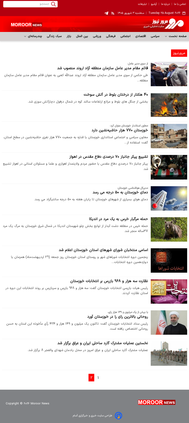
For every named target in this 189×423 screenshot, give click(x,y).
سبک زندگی (54, 36)
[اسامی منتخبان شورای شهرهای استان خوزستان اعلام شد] (169, 260)
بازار (69, 36)
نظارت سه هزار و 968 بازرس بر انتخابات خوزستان (109, 281)
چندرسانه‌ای (34, 36)
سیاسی (155, 36)
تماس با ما (180, 4)
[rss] (113, 13)
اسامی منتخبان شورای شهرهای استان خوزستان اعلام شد (103, 250)
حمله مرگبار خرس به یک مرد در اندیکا (118, 219)
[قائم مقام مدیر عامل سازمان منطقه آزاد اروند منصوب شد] (169, 74)
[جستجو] (53, 4)
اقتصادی (140, 36)
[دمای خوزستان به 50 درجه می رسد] (169, 198)
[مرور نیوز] (94, 24)
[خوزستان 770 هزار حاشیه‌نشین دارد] (169, 136)
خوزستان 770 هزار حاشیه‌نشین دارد (120, 130)
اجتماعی (125, 36)
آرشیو (154, 4)
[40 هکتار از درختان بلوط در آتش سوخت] (169, 105)
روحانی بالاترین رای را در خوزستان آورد (117, 317)
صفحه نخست (177, 36)
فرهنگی (111, 36)
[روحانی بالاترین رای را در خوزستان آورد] (169, 322)
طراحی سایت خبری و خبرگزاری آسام (92, 415)
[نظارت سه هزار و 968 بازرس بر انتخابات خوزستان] (169, 291)
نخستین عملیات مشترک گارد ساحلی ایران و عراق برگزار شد (102, 343)
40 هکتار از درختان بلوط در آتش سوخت (116, 94)
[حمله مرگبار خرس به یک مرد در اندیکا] (169, 229)
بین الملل (82, 36)
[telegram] (106, 13)
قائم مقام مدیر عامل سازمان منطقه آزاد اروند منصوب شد (102, 68)
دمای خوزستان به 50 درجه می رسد (120, 192)
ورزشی (97, 36)
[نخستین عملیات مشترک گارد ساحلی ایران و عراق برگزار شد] (169, 353)
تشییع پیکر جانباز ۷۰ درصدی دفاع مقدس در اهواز (108, 157)
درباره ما (165, 4)
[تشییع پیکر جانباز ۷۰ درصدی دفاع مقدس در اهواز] (169, 167)
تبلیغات (142, 4)
